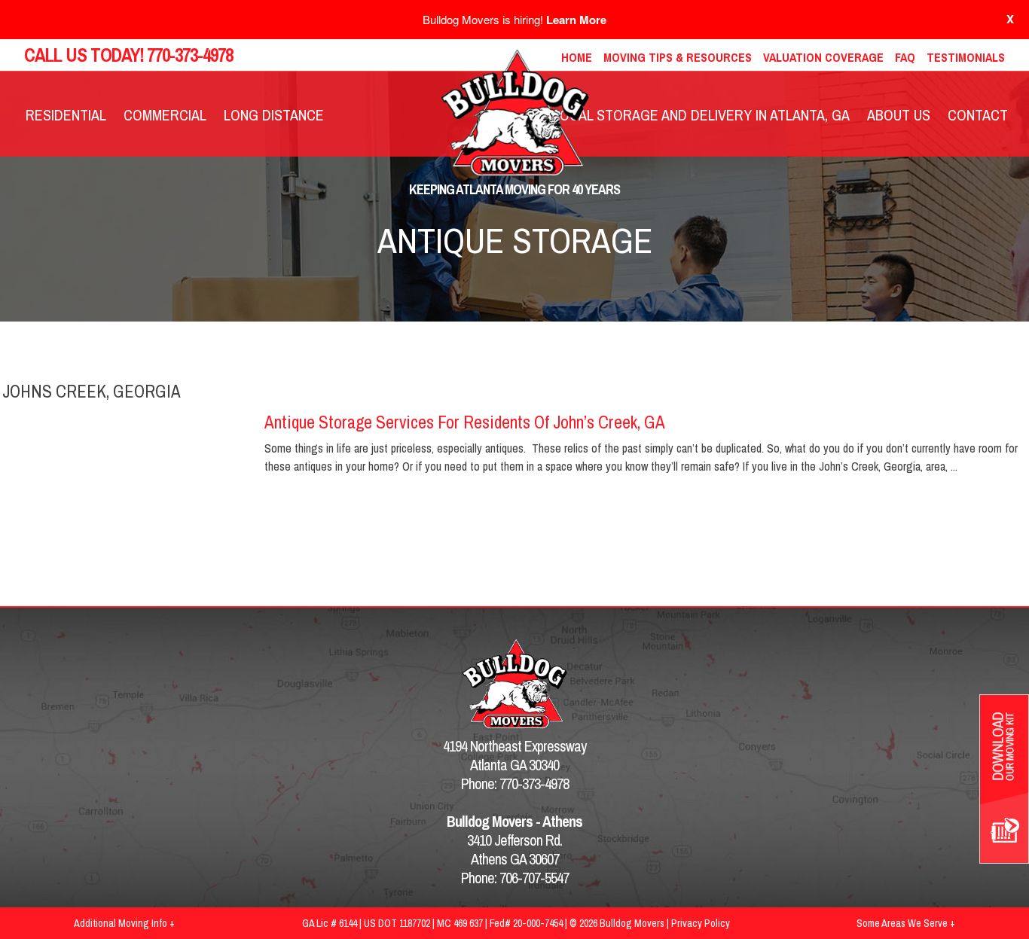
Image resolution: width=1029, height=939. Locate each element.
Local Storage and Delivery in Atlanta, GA (701, 115)
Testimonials (966, 57)
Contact (978, 115)
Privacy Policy (700, 923)
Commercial (165, 115)
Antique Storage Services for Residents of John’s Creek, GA (464, 422)
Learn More (576, 19)
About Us (898, 115)
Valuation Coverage (823, 57)
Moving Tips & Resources (677, 57)
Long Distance (274, 115)
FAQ (905, 57)
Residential (66, 115)
